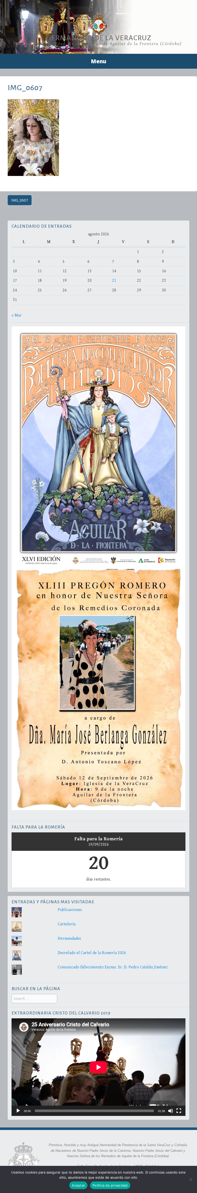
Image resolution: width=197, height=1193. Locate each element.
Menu (98, 61)
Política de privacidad (110, 1185)
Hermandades (69, 938)
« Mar (17, 315)
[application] (98, 1067)
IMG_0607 (19, 200)
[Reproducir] (18, 1110)
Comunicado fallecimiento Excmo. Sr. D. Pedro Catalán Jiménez (113, 967)
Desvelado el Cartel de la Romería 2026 (92, 952)
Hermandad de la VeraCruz (98, 38)
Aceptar (78, 1185)
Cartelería (66, 924)
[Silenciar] (170, 1110)
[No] (190, 1179)
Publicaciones (70, 909)
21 (114, 280)
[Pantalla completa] (178, 1110)
